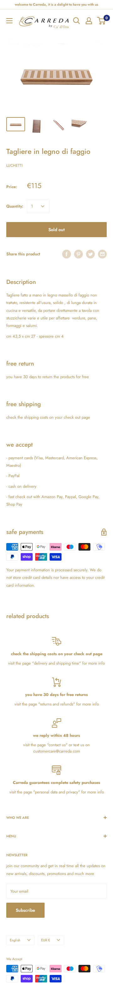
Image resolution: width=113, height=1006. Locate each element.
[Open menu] (9, 20)
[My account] (89, 20)
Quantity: (14, 206)
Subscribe (25, 910)
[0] (101, 20)
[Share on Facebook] (66, 254)
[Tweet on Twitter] (90, 254)
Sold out (56, 229)
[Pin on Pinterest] (78, 254)
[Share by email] (102, 254)
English (15, 940)
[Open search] (76, 20)
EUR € (45, 940)
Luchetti (14, 165)
